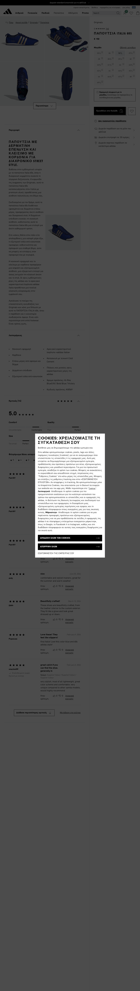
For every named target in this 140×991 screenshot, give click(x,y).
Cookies (92, 488)
